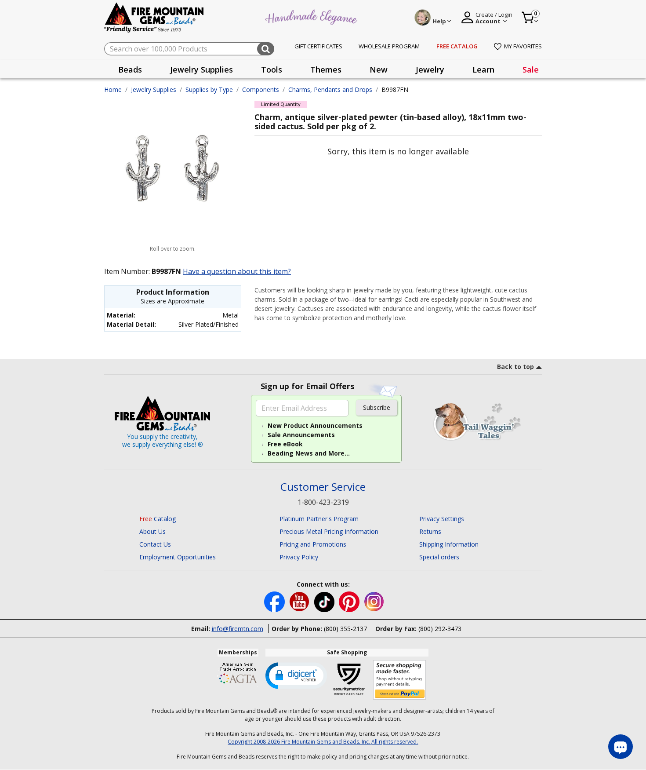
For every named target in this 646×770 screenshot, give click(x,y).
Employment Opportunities (177, 557)
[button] (296, 675)
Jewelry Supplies (153, 89)
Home (113, 89)
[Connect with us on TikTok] (325, 601)
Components (260, 89)
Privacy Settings (441, 519)
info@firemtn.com (237, 628)
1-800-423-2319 (323, 502)
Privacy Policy (298, 557)
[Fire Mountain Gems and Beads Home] (154, 17)
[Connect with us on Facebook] (275, 601)
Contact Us (155, 544)
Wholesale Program (389, 46)
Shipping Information (449, 544)
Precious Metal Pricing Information (328, 531)
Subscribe (376, 407)
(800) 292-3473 (439, 628)
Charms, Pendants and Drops (330, 89)
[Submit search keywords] (265, 48)
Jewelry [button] (430, 69)
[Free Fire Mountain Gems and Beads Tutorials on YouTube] (300, 601)
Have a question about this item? (237, 271)
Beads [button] (130, 69)
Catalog (157, 519)
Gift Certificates (318, 46)
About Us (152, 531)
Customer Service (323, 487)
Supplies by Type (209, 89)
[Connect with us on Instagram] (374, 601)
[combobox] (189, 48)
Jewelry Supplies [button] (201, 69)
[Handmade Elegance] (312, 16)
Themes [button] (325, 69)
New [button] (379, 69)
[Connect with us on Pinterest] (350, 601)
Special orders (439, 557)
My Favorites (523, 46)
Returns (430, 531)
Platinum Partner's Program (319, 519)
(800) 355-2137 (345, 628)
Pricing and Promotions (312, 544)
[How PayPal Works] (399, 680)
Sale (531, 69)
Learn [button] (483, 69)
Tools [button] (271, 69)
